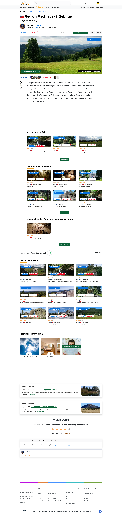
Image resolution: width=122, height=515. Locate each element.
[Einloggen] (49, 253)
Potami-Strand (87, 495)
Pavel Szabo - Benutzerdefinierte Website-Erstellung (79, 511)
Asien (39, 491)
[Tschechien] (31, 150)
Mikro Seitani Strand (89, 491)
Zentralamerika (41, 503)
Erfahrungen (39, 7)
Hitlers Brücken (52, 493)
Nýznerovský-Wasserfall (85, 206)
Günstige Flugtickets (88, 7)
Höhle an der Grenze (58, 186)
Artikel (25, 7)
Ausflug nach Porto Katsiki (54, 500)
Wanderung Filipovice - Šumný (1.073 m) (87, 281)
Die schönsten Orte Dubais (26, 498)
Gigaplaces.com (24, 3)
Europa (28, 150)
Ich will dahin (33, 32)
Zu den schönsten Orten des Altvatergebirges (32, 302)
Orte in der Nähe (55, 7)
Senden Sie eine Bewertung (80, 32)
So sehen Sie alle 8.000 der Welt (72, 495)
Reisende (77, 3)
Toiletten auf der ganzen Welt (73, 488)
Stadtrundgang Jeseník (54, 324)
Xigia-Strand (87, 500)
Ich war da (23, 32)
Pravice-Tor (87, 503)
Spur (38, 25)
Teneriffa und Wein (70, 501)
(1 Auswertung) (67, 32)
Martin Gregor (28, 451)
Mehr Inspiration (64, 244)
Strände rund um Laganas (54, 495)
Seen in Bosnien (52, 491)
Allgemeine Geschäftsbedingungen (45, 511)
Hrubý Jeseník (28, 279)
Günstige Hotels (99, 7)
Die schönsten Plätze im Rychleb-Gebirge (38, 238)
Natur (92, 32)
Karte (81, 7)
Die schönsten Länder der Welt (26, 489)
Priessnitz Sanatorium (84, 186)
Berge (99, 32)
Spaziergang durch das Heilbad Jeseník (63, 152)
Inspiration (31, 7)
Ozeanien (40, 498)
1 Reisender (66, 433)
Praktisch (46, 7)
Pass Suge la (87, 498)
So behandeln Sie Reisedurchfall (70, 504)
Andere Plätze (64, 212)
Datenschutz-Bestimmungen (60, 511)
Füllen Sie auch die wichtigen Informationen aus (71, 346)
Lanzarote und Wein (71, 498)
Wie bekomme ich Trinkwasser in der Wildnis (73, 492)
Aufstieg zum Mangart (53, 498)
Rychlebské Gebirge (37, 150)
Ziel (21, 7)
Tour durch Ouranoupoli (54, 503)
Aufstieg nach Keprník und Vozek (57, 302)
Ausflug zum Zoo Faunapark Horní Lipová (31, 281)
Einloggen (85, 3)
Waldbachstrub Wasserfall (90, 488)
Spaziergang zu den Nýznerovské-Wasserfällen (60, 281)
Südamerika (40, 495)
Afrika (39, 488)
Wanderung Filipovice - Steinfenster (29, 324)
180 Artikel (35, 27)
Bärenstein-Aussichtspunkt (60, 206)
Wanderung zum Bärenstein (86, 152)
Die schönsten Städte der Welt (27, 505)
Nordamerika (41, 500)
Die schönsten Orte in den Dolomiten (26, 502)
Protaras (50, 488)
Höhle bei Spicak (31, 186)
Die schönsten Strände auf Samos (26, 493)
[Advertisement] (64, 117)
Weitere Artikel (64, 159)
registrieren (57, 445)
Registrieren (91, 3)
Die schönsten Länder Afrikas (27, 496)
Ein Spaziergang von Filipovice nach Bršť (87, 324)
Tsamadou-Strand (88, 493)
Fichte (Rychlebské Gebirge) (34, 206)
